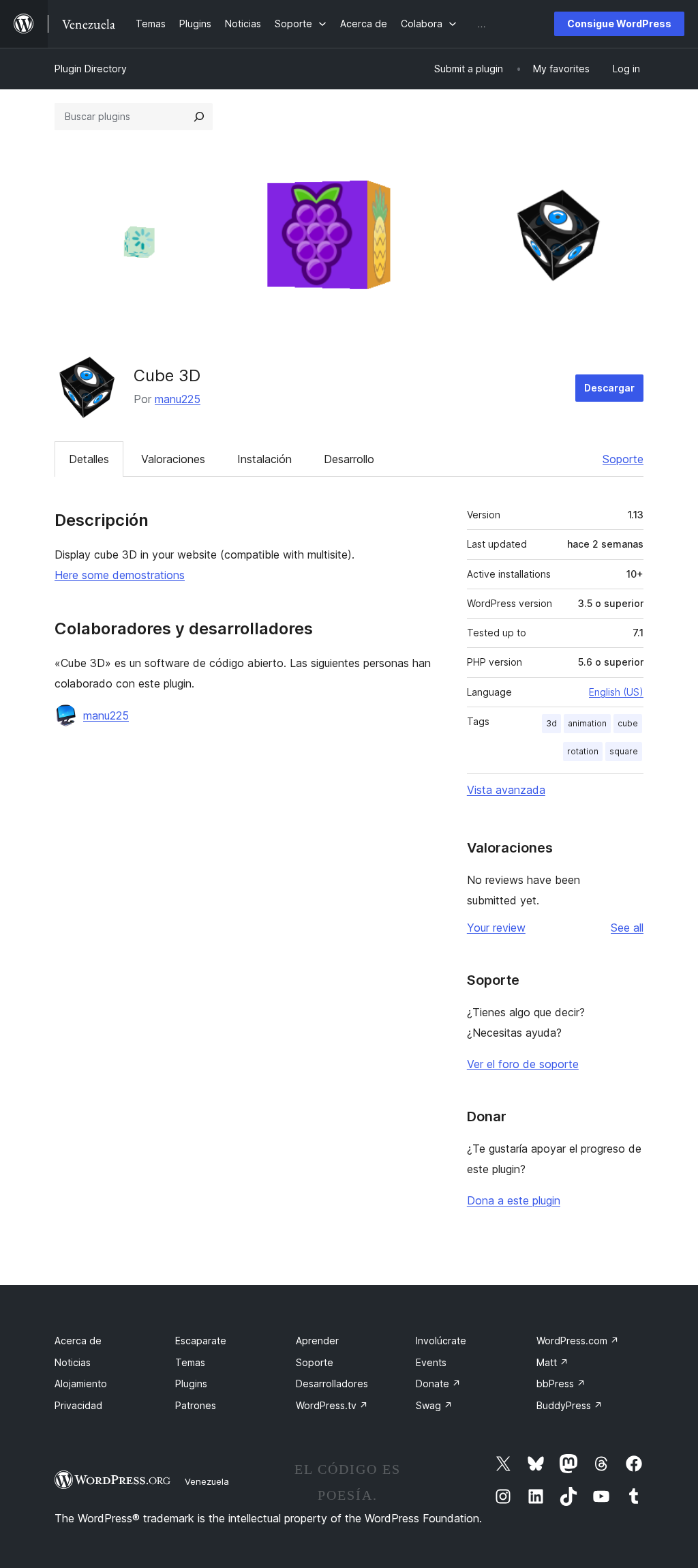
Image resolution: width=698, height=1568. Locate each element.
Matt (552, 1362)
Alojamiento (81, 1383)
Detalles (89, 459)
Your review (496, 927)
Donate (438, 1383)
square (623, 751)
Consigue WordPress (619, 23)
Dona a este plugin (513, 1200)
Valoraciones (173, 459)
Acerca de (78, 1340)
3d (551, 723)
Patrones (195, 1405)
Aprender (317, 1340)
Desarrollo (349, 459)
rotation (582, 751)
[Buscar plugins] (199, 116)
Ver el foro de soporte (523, 1064)
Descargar (609, 388)
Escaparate (200, 1340)
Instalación (264, 459)
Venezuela (207, 1481)
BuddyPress (569, 1405)
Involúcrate (441, 1340)
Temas (190, 1362)
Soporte (623, 459)
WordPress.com (577, 1340)
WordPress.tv (332, 1405)
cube (628, 723)
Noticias (73, 1362)
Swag (434, 1405)
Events (431, 1362)
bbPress (561, 1383)
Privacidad (78, 1405)
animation (587, 723)
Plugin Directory (91, 68)
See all (627, 927)
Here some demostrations (120, 575)
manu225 (177, 399)
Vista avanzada (506, 790)
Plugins (191, 1383)
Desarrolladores (332, 1383)
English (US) (616, 692)
